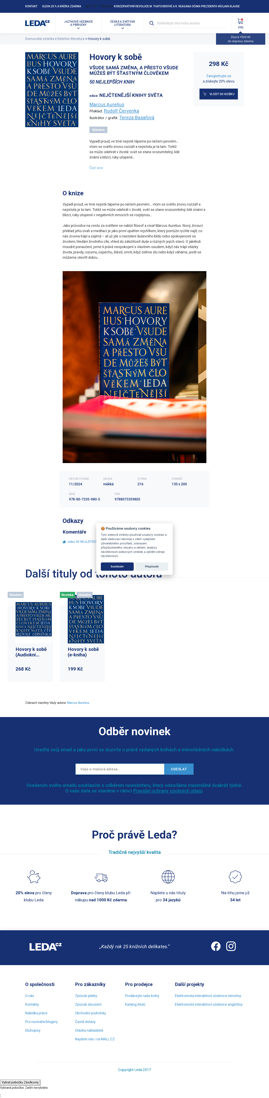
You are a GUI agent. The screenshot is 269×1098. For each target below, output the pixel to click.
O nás (29, 996)
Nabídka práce (36, 1013)
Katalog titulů (135, 1004)
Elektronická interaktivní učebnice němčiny (208, 996)
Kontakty (32, 1004)
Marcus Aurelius (106, 104)
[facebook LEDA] (216, 947)
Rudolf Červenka (121, 111)
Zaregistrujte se (218, 76)
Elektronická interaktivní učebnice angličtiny (209, 1004)
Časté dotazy (85, 1022)
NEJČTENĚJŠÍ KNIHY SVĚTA (131, 95)
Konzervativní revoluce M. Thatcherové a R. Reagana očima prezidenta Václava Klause (177, 6)
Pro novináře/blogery (41, 1022)
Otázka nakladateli (89, 1030)
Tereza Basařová (136, 117)
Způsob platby (86, 996)
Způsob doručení (88, 1004)
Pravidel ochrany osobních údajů (167, 791)
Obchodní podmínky (90, 1013)
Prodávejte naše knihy (142, 996)
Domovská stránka (39, 39)
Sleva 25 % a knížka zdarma (61, 6)
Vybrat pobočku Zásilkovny (20, 1082)
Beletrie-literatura (71, 39)
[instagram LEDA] (231, 947)
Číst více (96, 168)
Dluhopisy (33, 1030)
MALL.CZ (108, 1039)
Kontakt (31, 6)
